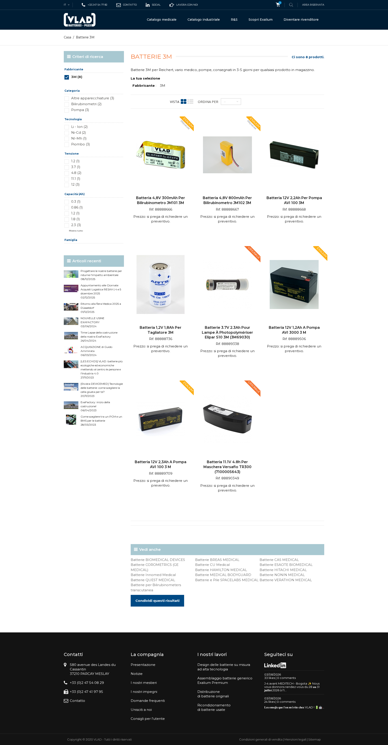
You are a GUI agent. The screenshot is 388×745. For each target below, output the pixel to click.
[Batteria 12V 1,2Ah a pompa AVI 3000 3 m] (294, 285)
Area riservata (313, 4)
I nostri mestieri (144, 683)
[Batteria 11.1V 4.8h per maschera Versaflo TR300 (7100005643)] (227, 419)
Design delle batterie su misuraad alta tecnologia (223, 667)
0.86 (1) (77, 207)
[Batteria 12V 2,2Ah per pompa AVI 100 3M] (294, 155)
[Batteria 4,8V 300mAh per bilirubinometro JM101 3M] (161, 155)
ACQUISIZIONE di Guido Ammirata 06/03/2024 (96, 351)
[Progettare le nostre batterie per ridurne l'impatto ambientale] (71, 274)
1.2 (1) (75, 161)
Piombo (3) (80, 144)
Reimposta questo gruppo (108, 83)
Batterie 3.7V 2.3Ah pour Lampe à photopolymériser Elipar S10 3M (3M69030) (227, 332)
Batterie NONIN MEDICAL (282, 575)
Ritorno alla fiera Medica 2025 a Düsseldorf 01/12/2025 (101, 308)
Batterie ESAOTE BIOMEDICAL (286, 565)
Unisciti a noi (141, 709)
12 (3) (75, 184)
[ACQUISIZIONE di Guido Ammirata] (71, 350)
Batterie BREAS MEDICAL (217, 560)
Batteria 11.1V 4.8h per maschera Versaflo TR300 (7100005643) (227, 467)
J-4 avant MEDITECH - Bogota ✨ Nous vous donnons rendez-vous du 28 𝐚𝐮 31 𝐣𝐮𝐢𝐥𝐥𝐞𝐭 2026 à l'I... (292, 687)
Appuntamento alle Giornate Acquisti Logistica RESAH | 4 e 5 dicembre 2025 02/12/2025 (101, 291)
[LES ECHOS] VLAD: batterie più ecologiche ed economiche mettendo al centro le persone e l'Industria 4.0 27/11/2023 (102, 369)
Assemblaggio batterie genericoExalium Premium (224, 680)
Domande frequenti (148, 700)
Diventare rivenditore (301, 20)
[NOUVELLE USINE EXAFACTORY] (71, 321)
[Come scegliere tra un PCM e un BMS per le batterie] (71, 420)
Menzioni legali (295, 739)
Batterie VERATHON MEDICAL (286, 580)
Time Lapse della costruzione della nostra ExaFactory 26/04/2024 (99, 336)
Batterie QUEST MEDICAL (153, 580)
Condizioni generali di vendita (260, 739)
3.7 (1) (75, 167)
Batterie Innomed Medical (153, 575)
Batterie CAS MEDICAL (279, 560)
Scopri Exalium (261, 20)
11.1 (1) (75, 178)
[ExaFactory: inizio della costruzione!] (71, 405)
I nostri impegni (144, 691)
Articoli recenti (86, 261)
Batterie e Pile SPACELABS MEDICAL (226, 580)
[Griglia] (183, 101)
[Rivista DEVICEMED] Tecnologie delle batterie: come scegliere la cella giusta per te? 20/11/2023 (102, 390)
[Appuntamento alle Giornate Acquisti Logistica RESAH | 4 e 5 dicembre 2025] (71, 288)
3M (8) (76, 77)
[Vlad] (82, 20)
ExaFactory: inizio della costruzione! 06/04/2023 (95, 406)
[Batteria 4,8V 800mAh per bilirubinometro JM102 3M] (227, 155)
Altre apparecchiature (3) (92, 98)
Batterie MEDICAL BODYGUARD (223, 575)
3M (162, 85)
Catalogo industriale (203, 20)
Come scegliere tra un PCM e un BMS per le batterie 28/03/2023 (101, 420)
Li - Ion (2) (79, 127)
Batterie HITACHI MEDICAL (283, 570)
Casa (67, 37)
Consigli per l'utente (148, 718)
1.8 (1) (75, 219)
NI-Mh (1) (79, 138)
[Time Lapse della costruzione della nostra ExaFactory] (71, 336)
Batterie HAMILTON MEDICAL (221, 570)
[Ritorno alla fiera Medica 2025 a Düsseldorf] (71, 307)
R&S (234, 20)
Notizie (137, 674)
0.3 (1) (76, 201)
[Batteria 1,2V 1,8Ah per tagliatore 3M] (161, 285)
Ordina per (208, 101)
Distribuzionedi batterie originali (213, 693)
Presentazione (143, 665)
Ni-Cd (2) (78, 132)
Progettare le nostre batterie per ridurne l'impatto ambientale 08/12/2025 (101, 275)
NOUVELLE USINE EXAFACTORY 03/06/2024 (92, 322)
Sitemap (314, 739)
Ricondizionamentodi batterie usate (214, 707)
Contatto (77, 700)
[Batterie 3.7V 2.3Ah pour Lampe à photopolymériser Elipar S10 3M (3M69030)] (227, 285)
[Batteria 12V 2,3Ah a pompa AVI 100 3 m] (161, 419)
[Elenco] (190, 101)
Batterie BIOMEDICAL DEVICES (158, 560)
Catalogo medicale (161, 20)
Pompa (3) (80, 110)
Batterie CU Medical (212, 565)
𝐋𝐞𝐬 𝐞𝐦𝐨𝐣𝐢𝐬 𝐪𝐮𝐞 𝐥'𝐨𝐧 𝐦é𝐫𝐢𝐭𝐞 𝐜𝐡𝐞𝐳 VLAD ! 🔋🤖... (294, 707)
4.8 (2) (76, 173)
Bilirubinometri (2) (86, 104)
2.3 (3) (76, 225)
